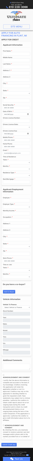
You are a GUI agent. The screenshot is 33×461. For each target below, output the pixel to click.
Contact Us (17, 452)
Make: (5, 324)
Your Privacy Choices (21, 455)
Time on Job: (7, 264)
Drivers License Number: (11, 118)
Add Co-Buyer (9, 292)
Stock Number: (8, 311)
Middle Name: (7, 57)
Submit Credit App (9, 445)
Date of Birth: (7, 111)
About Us (12, 452)
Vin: (4, 343)
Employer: (6, 198)
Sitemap (13, 455)
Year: (5, 317)
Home (7, 452)
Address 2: (7, 77)
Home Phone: (7, 144)
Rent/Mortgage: (8, 179)
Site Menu (16, 26)
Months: (6, 166)
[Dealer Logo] (16, 16)
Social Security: (8, 105)
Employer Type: (8, 204)
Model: (5, 330)
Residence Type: (8, 173)
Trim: (4, 337)
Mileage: (6, 350)
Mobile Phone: (8, 137)
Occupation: (7, 217)
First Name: (7, 51)
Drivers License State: (10, 124)
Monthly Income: (9, 211)
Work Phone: (7, 258)
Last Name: (7, 64)
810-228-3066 (18, 7)
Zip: (4, 98)
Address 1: (6, 70)
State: (5, 90)
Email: (5, 150)
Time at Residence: (9, 157)
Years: (5, 160)
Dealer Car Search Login (16, 453)
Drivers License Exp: (10, 131)
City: (4, 83)
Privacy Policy (23, 452)
